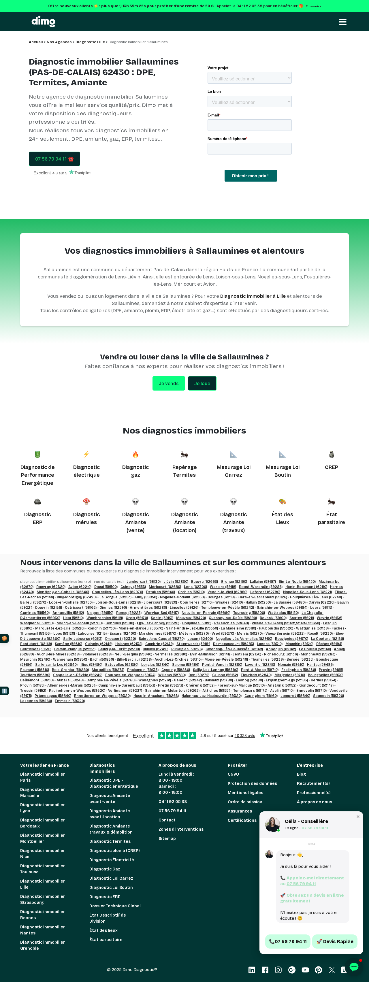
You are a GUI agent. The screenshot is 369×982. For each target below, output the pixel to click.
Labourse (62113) (92, 634)
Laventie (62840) (260, 665)
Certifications (242, 820)
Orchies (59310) (191, 592)
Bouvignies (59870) (291, 639)
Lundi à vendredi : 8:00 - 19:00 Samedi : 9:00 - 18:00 (176, 783)
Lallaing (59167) (263, 582)
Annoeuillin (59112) (68, 613)
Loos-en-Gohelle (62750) (71, 602)
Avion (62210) (79, 587)
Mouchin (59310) (299, 644)
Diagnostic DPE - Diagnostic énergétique (113, 783)
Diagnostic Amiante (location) (184, 522)
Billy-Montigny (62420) (77, 597)
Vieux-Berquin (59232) (285, 634)
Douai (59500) (106, 587)
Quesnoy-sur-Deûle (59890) (233, 618)
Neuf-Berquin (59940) (133, 654)
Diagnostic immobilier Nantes (42, 930)
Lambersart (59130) (144, 582)
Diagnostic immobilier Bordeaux (42, 823)
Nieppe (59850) (100, 613)
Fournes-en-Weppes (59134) (130, 675)
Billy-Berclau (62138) (134, 659)
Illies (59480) (91, 665)
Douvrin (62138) (48, 608)
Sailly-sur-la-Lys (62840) (56, 665)
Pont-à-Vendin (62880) (222, 665)
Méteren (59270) (194, 634)
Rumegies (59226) (187, 649)
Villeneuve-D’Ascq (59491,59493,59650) (286, 623)
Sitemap (167, 838)
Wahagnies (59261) (154, 680)
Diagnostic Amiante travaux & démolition (111, 829)
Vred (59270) (223, 634)
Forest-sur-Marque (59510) (241, 685)
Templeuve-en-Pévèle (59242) (227, 608)
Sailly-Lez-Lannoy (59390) (215, 670)
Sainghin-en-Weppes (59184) (282, 608)
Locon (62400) (200, 639)
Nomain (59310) (291, 665)
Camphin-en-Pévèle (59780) (110, 680)
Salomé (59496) (185, 665)
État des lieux (103, 930)
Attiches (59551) (216, 691)
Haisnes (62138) (128, 644)
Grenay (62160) (234, 582)
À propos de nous (314, 802)
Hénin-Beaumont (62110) (306, 587)
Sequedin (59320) (328, 696)
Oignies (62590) (113, 608)
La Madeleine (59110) (238, 628)
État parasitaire (106, 939)
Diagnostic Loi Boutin (111, 887)
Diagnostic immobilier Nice (42, 853)
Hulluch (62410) (155, 649)
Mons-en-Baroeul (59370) (140, 628)
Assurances (240, 811)
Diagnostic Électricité (111, 859)
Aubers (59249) (70, 680)
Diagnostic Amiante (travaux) (233, 522)
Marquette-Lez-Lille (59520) (59, 628)
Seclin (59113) (162, 618)
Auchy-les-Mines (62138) (58, 654)
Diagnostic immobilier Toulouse (42, 869)
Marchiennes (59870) (157, 634)
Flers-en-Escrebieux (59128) (262, 597)
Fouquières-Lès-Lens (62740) (316, 597)
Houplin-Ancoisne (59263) (156, 696)
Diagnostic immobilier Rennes (42, 914)
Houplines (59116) (196, 623)
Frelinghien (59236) (298, 670)
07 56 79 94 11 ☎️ (54, 159)
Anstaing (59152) (282, 685)
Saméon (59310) (68, 644)
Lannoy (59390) (249, 680)
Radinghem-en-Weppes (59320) (77, 691)
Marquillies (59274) (108, 670)
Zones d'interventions (181, 829)
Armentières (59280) (148, 608)
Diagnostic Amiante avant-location (109, 813)
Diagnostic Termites (110, 841)
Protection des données (252, 783)
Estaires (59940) (160, 592)
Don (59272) (199, 675)
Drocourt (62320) (120, 639)
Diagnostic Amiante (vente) (135, 522)
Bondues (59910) (120, 623)
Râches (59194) (329, 644)
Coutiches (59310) (35, 649)
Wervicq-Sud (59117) (161, 613)
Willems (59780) (172, 675)
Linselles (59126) (184, 608)
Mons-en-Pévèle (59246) (226, 659)
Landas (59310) (270, 644)
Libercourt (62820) (160, 602)
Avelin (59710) (281, 691)
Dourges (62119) (221, 597)
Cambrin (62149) (159, 644)
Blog (301, 774)
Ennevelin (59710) (311, 691)
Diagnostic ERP (105, 896)
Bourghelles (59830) (325, 675)
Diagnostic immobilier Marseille (42, 792)
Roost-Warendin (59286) (261, 587)
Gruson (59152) (225, 675)
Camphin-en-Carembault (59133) (126, 685)
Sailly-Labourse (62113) (82, 639)
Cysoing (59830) (175, 670)
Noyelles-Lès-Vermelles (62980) (244, 639)
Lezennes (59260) (36, 701)
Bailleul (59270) (33, 602)
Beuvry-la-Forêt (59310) (119, 649)
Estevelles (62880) (121, 665)
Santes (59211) (301, 618)
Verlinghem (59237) (125, 691)
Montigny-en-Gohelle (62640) (63, 592)
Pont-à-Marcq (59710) (259, 670)
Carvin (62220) (321, 602)
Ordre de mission (245, 802)
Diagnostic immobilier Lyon (42, 807)
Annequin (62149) (281, 649)
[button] (358, 816)
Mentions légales (245, 792)
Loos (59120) (64, 634)
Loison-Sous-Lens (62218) (118, 602)
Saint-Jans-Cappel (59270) (161, 639)
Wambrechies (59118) (104, 618)
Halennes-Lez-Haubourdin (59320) (212, 696)
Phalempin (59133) (143, 670)
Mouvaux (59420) (191, 618)
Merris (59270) (250, 634)
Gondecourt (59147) (316, 685)
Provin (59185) (331, 670)
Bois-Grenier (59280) (70, 670)
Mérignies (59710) (289, 675)
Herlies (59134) (323, 680)
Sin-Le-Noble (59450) (297, 582)
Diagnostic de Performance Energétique (37, 475)
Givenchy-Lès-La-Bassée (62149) (234, 649)
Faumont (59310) (34, 670)
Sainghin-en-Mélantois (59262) (172, 691)
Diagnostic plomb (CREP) (114, 850)
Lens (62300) (195, 587)
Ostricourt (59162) (81, 608)
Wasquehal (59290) (37, 623)
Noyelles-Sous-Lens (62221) (307, 592)
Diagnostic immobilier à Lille (253, 296)
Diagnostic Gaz (104, 869)
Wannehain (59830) (70, 659)
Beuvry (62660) (204, 582)
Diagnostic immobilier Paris (42, 777)
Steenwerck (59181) (193, 644)
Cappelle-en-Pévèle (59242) (77, 675)
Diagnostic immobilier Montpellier (42, 838)
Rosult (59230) (320, 634)
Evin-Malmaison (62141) (210, 654)
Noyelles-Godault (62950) (182, 597)
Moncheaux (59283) (318, 654)
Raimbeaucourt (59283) (233, 644)
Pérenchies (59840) (231, 623)
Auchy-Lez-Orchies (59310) (178, 659)
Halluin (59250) (258, 602)
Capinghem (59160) (261, 696)
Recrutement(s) (313, 783)
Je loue (202, 383)
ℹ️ (4, 691)
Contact (167, 820)
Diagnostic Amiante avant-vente (109, 798)
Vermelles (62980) (171, 654)
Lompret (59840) (295, 696)
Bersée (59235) (300, 659)
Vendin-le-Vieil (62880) (227, 592)
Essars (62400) (123, 634)
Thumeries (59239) (267, 659)
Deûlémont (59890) (37, 680)
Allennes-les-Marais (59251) (71, 685)
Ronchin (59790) (101, 628)
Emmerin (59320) (70, 701)
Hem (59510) (73, 618)
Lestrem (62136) (247, 654)
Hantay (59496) (320, 665)
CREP (331, 467)
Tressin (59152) (33, 691)
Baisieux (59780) (219, 680)
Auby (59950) (145, 597)
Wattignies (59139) (312, 628)
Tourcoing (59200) (249, 613)
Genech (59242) (188, 680)
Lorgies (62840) (155, 665)
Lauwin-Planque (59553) (74, 649)
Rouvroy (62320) (50, 587)
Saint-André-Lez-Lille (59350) (192, 628)
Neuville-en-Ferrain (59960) (206, 613)
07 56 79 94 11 (172, 810)
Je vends (169, 383)
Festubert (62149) (36, 644)
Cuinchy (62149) (98, 644)
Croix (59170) (137, 618)
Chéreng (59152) (200, 685)
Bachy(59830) (102, 659)
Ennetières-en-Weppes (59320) (102, 696)
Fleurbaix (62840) (256, 675)
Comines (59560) (35, 613)
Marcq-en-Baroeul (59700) (80, 623)
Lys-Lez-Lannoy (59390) (158, 623)
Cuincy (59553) (133, 587)
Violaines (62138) (97, 654)
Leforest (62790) (265, 592)
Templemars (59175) (250, 691)
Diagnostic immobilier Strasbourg (42, 899)
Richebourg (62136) (281, 654)
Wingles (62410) (229, 602)
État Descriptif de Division (107, 918)
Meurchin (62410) (35, 659)
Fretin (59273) (170, 685)
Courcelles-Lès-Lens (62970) (117, 592)
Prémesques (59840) (53, 696)
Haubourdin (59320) (276, 628)
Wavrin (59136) (329, 618)
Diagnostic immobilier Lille (42, 884)
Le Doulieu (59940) (315, 649)
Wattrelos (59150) (283, 613)
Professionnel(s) (314, 792)
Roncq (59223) (129, 613)
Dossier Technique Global (115, 906)
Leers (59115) (321, 608)
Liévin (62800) (175, 582)
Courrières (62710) (196, 602)
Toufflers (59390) (35, 675)
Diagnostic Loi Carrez (111, 878)
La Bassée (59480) (290, 602)
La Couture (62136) (327, 639)
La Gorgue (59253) (115, 597)
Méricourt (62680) (165, 587)
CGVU (233, 774)
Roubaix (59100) (273, 618)
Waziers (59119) (223, 587)
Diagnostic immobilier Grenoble (42, 945)
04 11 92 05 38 (173, 801)
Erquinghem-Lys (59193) (287, 680)
